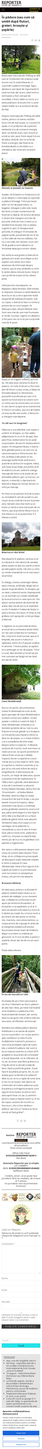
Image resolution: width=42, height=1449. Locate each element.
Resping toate (21, 1444)
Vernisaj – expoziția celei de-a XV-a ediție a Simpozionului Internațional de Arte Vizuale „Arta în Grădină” (21, 1367)
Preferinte (21, 1439)
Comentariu (8, 1244)
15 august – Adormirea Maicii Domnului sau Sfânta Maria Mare (21, 1376)
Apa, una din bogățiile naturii (21, 1360)
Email (4, 1290)
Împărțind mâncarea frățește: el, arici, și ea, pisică (21, 1395)
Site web (6, 1302)
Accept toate (21, 1433)
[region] (21, 1428)
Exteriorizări (6, 37)
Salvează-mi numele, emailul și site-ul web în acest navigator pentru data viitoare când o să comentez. (20, 1317)
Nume (5, 1278)
